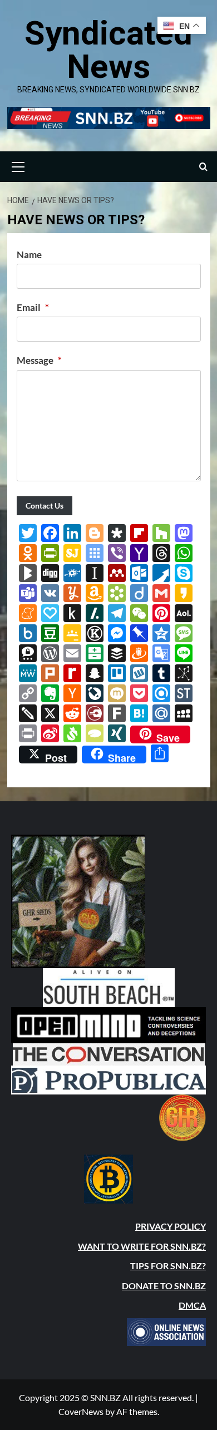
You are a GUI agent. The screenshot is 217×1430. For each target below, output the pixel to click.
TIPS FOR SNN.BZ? (168, 1265)
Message (39, 360)
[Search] (203, 166)
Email (33, 307)
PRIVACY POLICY (170, 1226)
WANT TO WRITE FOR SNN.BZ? (142, 1246)
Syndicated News (108, 49)
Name (29, 254)
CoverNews (80, 1411)
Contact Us (44, 505)
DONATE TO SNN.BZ (164, 1285)
